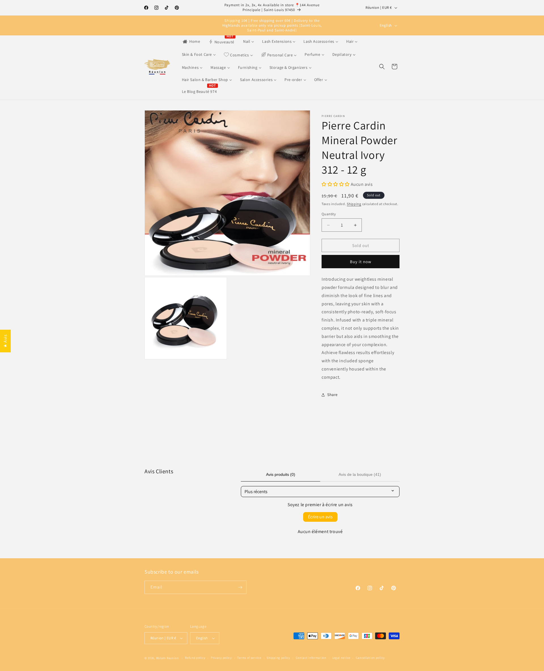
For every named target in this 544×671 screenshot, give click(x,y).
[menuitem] (191, 41)
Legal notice (341, 658)
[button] (382, 66)
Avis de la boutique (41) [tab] (360, 474)
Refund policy (195, 658)
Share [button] (332, 394)
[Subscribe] (240, 587)
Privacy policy (221, 658)
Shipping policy (278, 658)
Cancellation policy (370, 658)
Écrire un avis (320, 517)
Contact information (311, 658)
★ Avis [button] (5, 341)
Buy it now (360, 261)
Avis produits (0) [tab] (280, 474)
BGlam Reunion (167, 658)
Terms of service (249, 658)
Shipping (354, 204)
